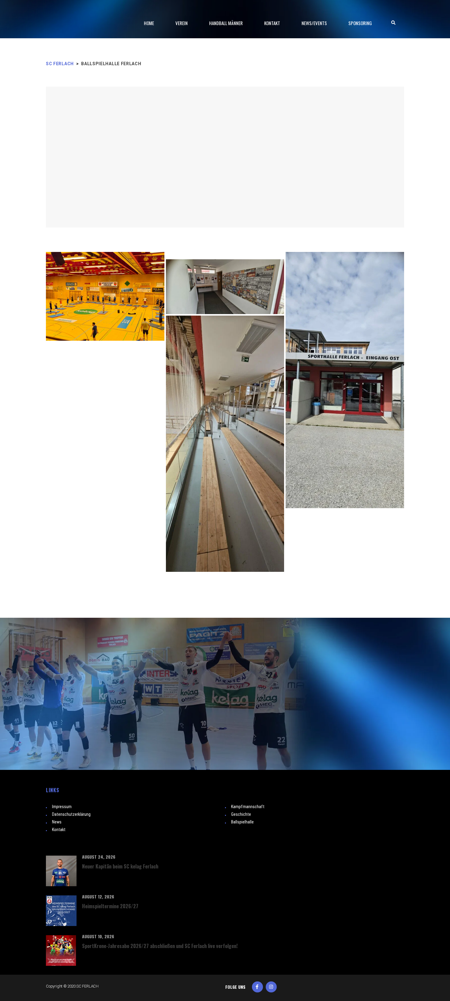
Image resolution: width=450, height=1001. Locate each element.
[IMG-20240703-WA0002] (345, 380)
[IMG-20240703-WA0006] (105, 352)
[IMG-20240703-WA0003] (225, 286)
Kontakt (59, 829)
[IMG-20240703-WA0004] (225, 444)
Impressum (62, 806)
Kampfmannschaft (247, 806)
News (57, 821)
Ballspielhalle (242, 821)
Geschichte (241, 814)
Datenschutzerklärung (71, 814)
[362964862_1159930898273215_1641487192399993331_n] (105, 296)
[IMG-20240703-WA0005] (105, 345)
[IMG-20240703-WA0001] (225, 255)
